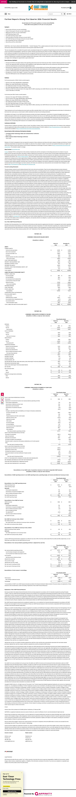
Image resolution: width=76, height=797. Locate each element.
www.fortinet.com (15, 149)
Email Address (6, 786)
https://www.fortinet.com (13, 164)
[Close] (21, 772)
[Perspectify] (2, 397)
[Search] (61, 14)
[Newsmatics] (2, 402)
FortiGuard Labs (31, 164)
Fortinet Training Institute (22, 156)
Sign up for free (12, 791)
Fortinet (6, 151)
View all (73, 1)
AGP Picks (3, 1)
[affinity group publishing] (2, 400)
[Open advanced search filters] (64, 14)
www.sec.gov (16, 216)
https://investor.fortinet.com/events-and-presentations (28, 128)
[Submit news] (2, 394)
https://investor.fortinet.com (55, 127)
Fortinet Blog (24, 164)
